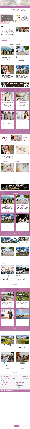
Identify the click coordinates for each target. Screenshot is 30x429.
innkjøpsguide (3, 34)
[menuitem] (18, 7)
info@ (3, 384)
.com (8, 384)
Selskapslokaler (23, 211)
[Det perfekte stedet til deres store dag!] (22, 50)
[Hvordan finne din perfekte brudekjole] (7, 115)
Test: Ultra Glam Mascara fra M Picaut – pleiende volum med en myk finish (22, 122)
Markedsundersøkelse (5, 173)
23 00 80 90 (18, 384)
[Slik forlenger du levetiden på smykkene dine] (22, 149)
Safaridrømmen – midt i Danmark (22, 302)
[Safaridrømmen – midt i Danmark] (22, 296)
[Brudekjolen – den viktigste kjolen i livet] (7, 96)
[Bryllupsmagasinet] (15, 10)
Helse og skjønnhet (23, 128)
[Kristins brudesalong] (22, 96)
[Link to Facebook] (1, 9)
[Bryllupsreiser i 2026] (7, 314)
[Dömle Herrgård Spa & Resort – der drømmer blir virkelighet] (7, 269)
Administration (7, 390)
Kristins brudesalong (22, 102)
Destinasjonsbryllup (5, 307)
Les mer (8, 367)
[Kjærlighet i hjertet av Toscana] (7, 296)
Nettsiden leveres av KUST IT (10, 390)
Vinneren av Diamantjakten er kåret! (22, 173)
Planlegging (6, 211)
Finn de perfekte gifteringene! (6, 75)
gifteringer (12, 31)
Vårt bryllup (9, 211)
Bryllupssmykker (17, 161)
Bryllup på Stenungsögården (20, 75)
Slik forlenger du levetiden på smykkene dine (21, 156)
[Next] (29, 18)
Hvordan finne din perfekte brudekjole (7, 122)
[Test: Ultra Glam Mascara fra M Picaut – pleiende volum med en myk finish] (22, 115)
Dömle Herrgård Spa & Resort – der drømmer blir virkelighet (7, 276)
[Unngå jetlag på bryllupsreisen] (22, 314)
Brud (6, 128)
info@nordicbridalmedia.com (25, 10)
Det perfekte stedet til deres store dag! (22, 206)
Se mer (3, 21)
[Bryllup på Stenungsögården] (22, 69)
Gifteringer (2, 161)
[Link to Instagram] (2, 9)
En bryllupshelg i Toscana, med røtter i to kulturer (22, 224)
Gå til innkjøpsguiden (15, 371)
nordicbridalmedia (6, 384)
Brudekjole (8, 128)
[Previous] (0, 18)
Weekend (23, 307)
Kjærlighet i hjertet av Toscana (8, 302)
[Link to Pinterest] (4, 9)
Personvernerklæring (22, 427)
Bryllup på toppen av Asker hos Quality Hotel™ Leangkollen (21, 276)
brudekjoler (9, 31)
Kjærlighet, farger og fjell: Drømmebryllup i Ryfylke (5, 57)
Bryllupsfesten (20, 263)
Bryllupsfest (17, 263)
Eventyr (21, 307)
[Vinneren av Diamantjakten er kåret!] (22, 167)
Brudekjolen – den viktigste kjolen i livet (7, 103)
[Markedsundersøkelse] (7, 167)
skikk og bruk (2, 32)
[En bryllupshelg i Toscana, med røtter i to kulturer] (22, 218)
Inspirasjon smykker (6, 161)
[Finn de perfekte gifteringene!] (7, 69)
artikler (11, 30)
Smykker (8, 161)
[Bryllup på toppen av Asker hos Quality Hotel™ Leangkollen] (22, 269)
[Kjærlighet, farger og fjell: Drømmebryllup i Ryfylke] (7, 50)
